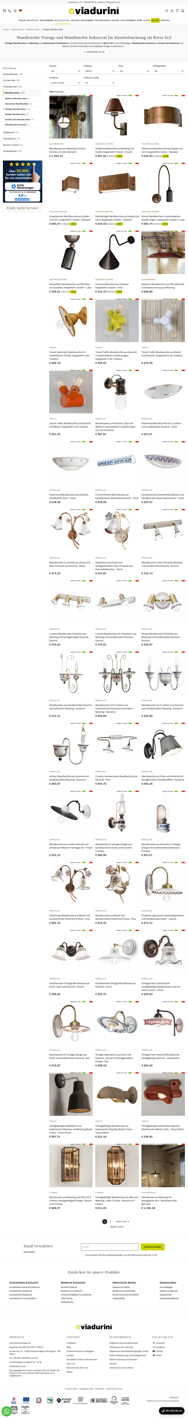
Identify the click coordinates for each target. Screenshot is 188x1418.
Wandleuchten (33, 29)
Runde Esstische (69, 1287)
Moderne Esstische (73, 1282)
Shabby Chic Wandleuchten (19, 120)
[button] (65, 71)
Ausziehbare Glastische (20, 1295)
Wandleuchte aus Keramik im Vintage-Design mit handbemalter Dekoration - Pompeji (161, 847)
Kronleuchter (11, 80)
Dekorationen (102, 20)
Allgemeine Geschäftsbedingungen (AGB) (129, 1351)
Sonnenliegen (166, 1287)
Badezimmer (87, 20)
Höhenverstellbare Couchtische (76, 1295)
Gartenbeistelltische (169, 1298)
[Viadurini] (93, 10)
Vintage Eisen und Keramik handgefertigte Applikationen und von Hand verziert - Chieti (160, 986)
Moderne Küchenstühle (124, 1291)
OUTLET (155, 20)
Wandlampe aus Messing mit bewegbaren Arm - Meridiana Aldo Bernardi (159, 1200)
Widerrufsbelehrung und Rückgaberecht (128, 1355)
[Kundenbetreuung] (9, 10)
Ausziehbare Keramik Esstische (24, 1287)
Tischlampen (11, 138)
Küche (146, 20)
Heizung (75, 20)
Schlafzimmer (128, 20)
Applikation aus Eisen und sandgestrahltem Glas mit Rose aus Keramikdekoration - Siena (114, 566)
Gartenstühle (119, 1298)
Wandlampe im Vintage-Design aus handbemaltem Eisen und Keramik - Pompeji (113, 847)
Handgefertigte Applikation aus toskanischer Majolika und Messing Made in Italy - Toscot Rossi (70, 1129)
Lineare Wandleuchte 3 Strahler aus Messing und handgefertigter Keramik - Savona (69, 637)
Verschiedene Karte (114, 1389)
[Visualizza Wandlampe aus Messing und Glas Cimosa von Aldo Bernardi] (85, 102)
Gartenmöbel (168, 1282)
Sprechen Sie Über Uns (77, 1368)
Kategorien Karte (86, 1389)
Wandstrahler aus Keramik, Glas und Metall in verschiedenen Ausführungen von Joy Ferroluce (115, 426)
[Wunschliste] (85, 109)
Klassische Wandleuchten (18, 104)
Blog (69, 1347)
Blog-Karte (99, 1389)
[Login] (172, 10)
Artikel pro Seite (91, 78)
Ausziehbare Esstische (23, 1282)
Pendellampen (12, 86)
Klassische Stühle (121, 1287)
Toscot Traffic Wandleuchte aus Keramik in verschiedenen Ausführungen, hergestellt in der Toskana (116, 355)
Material (88, 66)
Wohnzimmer (46, 20)
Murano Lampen (13, 145)
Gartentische (67, 1302)
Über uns (71, 1364)
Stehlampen (11, 132)
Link (155, 1255)
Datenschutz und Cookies (121, 1368)
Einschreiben (153, 1247)
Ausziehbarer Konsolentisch (22, 1298)
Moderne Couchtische (71, 1291)
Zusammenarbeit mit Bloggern (81, 1351)
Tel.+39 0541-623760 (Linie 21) (23, 1358)
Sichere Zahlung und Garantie (123, 1359)
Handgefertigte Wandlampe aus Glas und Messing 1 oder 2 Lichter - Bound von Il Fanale (116, 1200)
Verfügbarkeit (159, 66)
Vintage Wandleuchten (52, 29)
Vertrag (164, 20)
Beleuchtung (62, 20)
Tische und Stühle (29, 20)
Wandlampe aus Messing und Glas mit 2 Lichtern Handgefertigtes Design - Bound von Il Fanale (70, 1200)
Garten (115, 20)
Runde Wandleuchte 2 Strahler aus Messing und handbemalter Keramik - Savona (160, 637)
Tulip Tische (66, 1298)
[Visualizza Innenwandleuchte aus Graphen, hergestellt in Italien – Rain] (131, 238)
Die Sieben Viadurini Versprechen (82, 1359)
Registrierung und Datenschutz (124, 1343)
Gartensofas (166, 1295)
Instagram (160, 1347)
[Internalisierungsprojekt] (32, 1400)
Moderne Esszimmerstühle (126, 1295)
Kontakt (70, 1355)
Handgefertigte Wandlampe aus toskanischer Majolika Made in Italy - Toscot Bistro (114, 1129)
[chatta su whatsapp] (6, 1411)
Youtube (159, 1351)
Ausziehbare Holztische (20, 1291)
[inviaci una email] (4, 10)
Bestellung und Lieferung (121, 1347)
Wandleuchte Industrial (17, 125)
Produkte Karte (71, 1389)
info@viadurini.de (17, 1366)
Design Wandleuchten (16, 114)
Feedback (71, 1343)
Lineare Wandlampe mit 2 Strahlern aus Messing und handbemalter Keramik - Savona (115, 637)
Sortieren (53, 78)
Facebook (160, 1343)
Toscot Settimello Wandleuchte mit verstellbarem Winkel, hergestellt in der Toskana (69, 355)
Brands (52, 66)
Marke (69, 1372)
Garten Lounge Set (169, 1291)
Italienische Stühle (124, 1282)
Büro (139, 20)
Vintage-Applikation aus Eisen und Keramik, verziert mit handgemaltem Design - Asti (114, 1058)
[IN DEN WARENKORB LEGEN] (131, 102)
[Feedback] (15, 10)
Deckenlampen (13, 74)
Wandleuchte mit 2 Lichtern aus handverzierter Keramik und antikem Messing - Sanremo (114, 708)
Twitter (158, 1355)
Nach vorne (121, 1221)
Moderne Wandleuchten (17, 99)
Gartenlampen (12, 151)
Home (6, 29)
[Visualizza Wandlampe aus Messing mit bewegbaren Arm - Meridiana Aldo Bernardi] (177, 1151)
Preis (120, 66)
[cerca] (166, 10)
